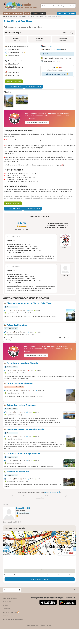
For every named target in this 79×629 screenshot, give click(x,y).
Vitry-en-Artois (56, 49)
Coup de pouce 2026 (10, 612)
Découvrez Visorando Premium (56, 74)
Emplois (5, 605)
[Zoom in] (73, 534)
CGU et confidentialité (10, 598)
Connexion (71, 13)
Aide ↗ (27, 13)
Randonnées (16, 13)
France (49, 46)
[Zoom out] (73, 537)
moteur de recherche (51, 492)
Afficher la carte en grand (39, 579)
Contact (5, 616)
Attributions (6, 554)
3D (69, 553)
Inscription (62, 13)
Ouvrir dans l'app (15, 81)
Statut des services (33, 625)
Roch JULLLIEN (23, 508)
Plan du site (7, 602)
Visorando (6, 17)
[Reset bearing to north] (73, 541)
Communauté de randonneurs (13, 619)
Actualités (6, 609)
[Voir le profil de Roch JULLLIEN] (9, 513)
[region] (39, 543)
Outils (6, 13)
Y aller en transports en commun (55, 54)
